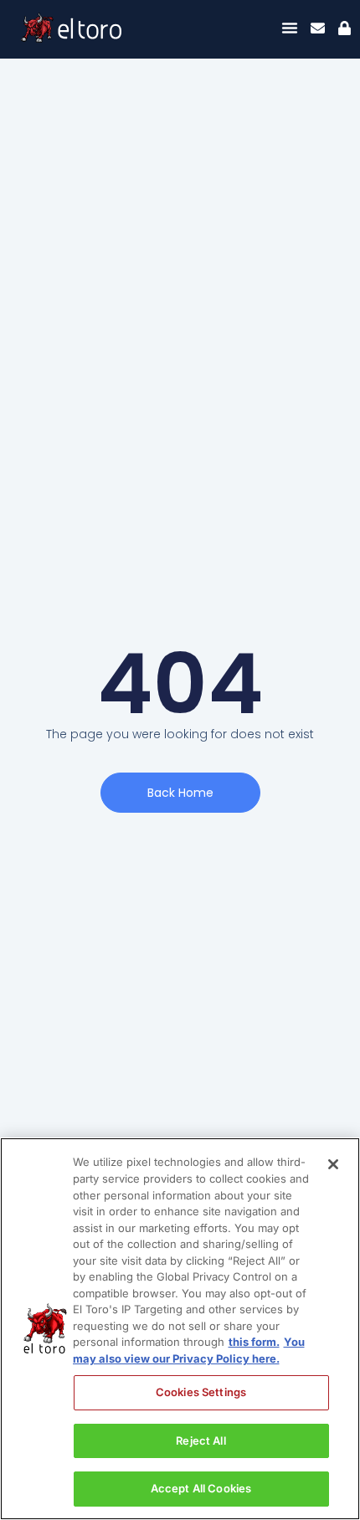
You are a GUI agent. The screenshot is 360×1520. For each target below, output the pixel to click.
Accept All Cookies (201, 1488)
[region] (180, 1328)
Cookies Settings (201, 1392)
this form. (254, 1341)
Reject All (200, 1440)
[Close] (333, 1164)
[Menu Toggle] (289, 27)
